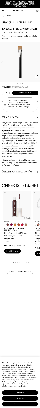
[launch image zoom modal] (36, 76)
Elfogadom (20, 392)
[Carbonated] (18, 224)
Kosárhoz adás (25, 93)
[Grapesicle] (11, 224)
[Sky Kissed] (38, 224)
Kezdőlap (5, 22)
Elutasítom (20, 398)
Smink (12, 22)
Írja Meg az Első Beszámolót (20, 272)
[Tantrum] (22, 224)
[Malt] (26, 224)
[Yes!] (15, 224)
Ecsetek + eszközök (23, 22)
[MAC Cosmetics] (20, 10)
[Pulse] (7, 224)
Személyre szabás (20, 404)
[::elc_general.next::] (29, 225)
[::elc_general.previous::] (5, 225)
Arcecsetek (6, 23)
